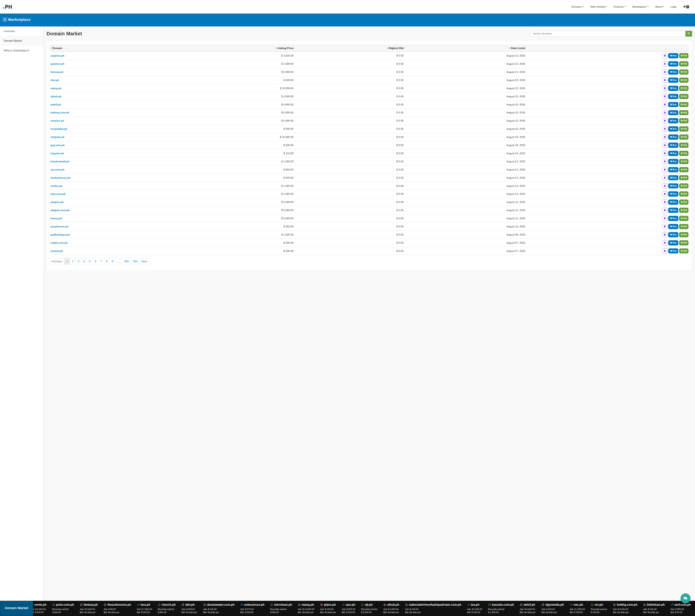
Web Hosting (597, 6)
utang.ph (56, 88)
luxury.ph (56, 218)
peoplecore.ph (59, 226)
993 (126, 261)
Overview (9, 31)
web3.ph (55, 104)
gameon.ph (57, 63)
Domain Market (13, 40)
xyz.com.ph (57, 169)
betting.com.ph (59, 112)
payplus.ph (57, 55)
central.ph (56, 250)
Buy (674, 55)
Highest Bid (396, 48)
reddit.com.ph (59, 242)
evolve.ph (56, 185)
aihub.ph (56, 96)
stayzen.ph (57, 153)
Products (619, 6)
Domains (577, 6)
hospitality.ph (59, 128)
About (658, 6)
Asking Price (285, 48)
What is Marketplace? (16, 50)
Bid (685, 55)
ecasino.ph (57, 120)
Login (673, 6)
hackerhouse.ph (60, 177)
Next (144, 261)
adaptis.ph (57, 202)
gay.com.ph (57, 145)
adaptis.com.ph (60, 210)
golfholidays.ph (60, 234)
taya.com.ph (58, 193)
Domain (57, 48)
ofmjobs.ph (57, 137)
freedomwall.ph (60, 161)
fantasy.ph (57, 71)
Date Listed (517, 48)
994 (135, 261)
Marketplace (639, 6)
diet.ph (54, 80)
